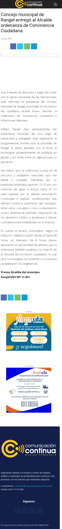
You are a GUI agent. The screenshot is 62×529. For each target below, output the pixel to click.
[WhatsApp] (27, 46)
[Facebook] (13, 46)
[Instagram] (25, 510)
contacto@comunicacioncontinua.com (33, 485)
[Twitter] (20, 46)
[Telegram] (34, 46)
